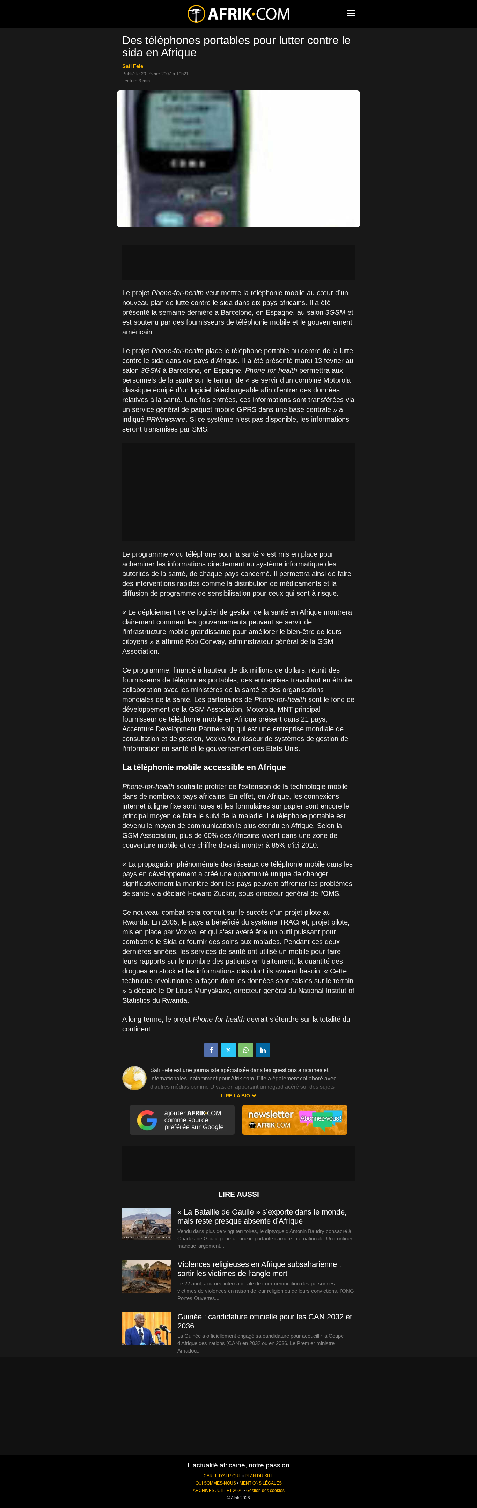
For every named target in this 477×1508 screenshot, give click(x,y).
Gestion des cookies (265, 1490)
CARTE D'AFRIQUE (222, 1475)
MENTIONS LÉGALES (261, 1483)
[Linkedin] (263, 1050)
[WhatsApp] (246, 1050)
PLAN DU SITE (259, 1475)
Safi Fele (132, 66)
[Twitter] (228, 1050)
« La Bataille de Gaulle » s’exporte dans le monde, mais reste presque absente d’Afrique (262, 1216)
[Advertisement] (238, 262)
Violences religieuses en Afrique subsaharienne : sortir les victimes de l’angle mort (259, 1269)
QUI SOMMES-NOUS (216, 1483)
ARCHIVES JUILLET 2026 (218, 1490)
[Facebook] (211, 1050)
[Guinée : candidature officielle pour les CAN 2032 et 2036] (146, 1329)
